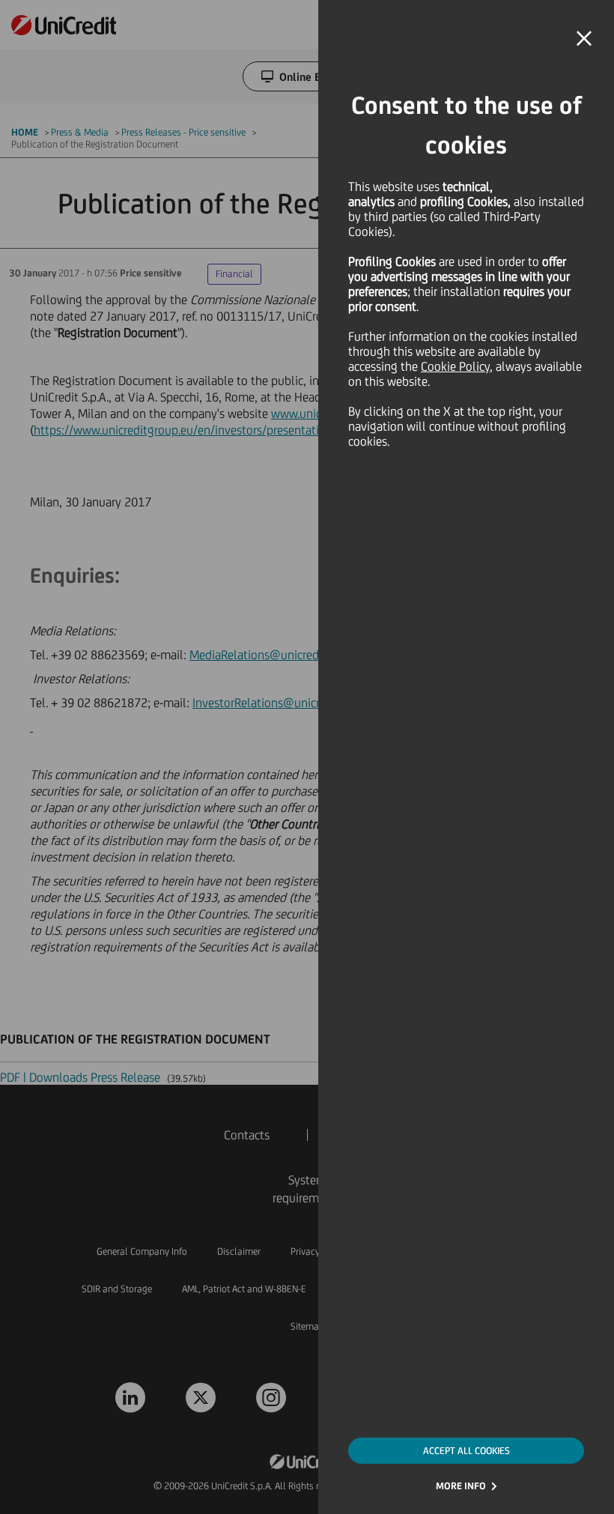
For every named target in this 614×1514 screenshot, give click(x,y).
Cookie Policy (455, 366)
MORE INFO (461, 1486)
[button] (584, 39)
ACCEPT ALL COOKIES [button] (466, 1450)
